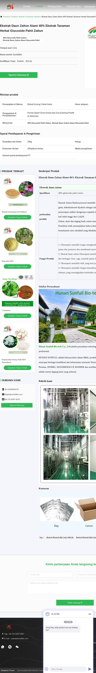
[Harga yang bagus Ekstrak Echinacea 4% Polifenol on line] (17, 192)
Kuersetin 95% (7, 261)
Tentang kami (54, 6)
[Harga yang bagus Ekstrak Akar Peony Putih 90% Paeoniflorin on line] (17, 340)
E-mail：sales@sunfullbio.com (16, 639)
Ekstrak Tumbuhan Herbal (29, 17)
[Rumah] (10, 6)
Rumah (26, 6)
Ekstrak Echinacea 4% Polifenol (14, 212)
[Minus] (89, 614)
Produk (39, 6)
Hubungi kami (73, 6)
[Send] (90, 669)
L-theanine (6, 310)
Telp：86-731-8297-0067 (14, 634)
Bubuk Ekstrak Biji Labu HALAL (60, 537)
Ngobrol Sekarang (17, 75)
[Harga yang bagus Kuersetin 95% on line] (17, 241)
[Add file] (46, 669)
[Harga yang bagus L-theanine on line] (17, 290)
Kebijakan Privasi (7, 670)
